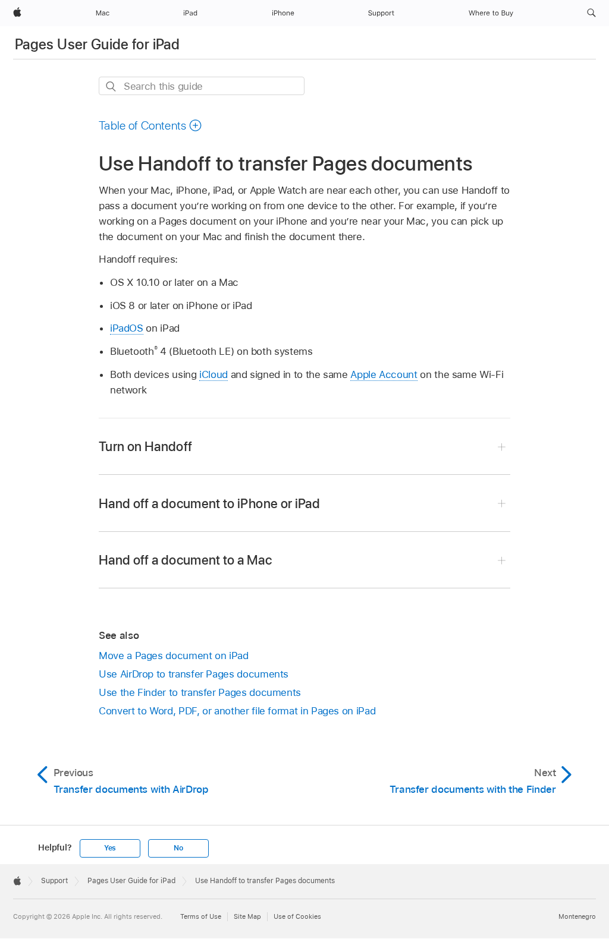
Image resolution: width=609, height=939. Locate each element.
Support (54, 881)
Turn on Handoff (145, 446)
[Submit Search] (111, 86)
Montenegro (577, 916)
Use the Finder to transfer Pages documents (200, 692)
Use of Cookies (297, 916)
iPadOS (126, 328)
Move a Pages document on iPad (174, 655)
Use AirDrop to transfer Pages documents (193, 674)
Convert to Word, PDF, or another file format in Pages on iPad (237, 711)
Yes (110, 848)
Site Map (247, 916)
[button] (591, 13)
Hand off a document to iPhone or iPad (209, 503)
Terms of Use (200, 916)
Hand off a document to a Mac (185, 560)
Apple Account (383, 374)
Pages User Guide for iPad (97, 44)
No (178, 848)
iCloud (213, 374)
